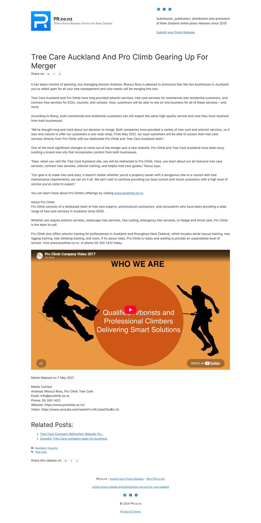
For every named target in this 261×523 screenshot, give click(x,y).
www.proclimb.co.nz (128, 193)
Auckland (40, 447)
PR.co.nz (63, 18)
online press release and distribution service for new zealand (130, 487)
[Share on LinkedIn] (48, 74)
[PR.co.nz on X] (164, 9)
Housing (53, 447)
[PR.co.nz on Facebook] (170, 9)
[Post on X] (54, 74)
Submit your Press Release (175, 32)
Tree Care (41, 451)
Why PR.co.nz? (155, 479)
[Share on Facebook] (60, 74)
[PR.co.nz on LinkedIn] (158, 9)
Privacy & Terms (130, 511)
